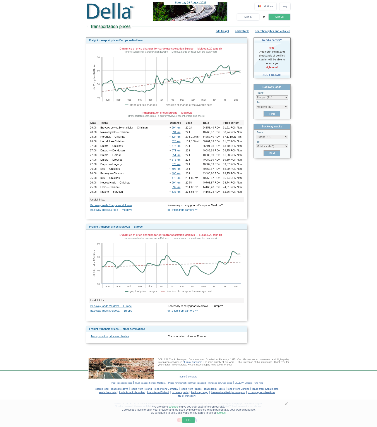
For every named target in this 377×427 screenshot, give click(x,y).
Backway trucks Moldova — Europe (111, 310)
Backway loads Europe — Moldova (111, 205)
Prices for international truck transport (187, 383)
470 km (176, 178)
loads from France (191, 389)
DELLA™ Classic (243, 383)
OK (188, 420)
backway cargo (199, 392)
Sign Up (279, 16)
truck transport (186, 395)
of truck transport (192, 362)
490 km (176, 173)
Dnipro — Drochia (111, 159)
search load (102, 389)
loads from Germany (166, 389)
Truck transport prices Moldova (150, 383)
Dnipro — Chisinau (111, 145)
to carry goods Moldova (261, 392)
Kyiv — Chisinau (110, 168)
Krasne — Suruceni (111, 191)
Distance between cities (220, 383)
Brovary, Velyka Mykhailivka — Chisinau (124, 127)
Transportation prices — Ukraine (110, 336)
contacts (192, 376)
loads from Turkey (214, 389)
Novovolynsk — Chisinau (115, 132)
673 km (176, 164)
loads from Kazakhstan (265, 389)
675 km (176, 159)
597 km (176, 168)
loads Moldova (119, 389)
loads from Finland (158, 392)
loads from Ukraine (238, 389)
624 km (176, 136)
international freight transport (228, 392)
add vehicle (242, 31)
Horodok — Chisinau (112, 136)
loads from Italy (108, 392)
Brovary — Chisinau (112, 173)
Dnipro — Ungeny (111, 164)
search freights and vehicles (272, 31)
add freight (222, 31)
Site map (258, 383)
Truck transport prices (121, 383)
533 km (176, 191)
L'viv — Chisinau (110, 187)
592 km (176, 187)
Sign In (248, 16)
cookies (173, 406)
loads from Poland (141, 389)
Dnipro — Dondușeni (112, 150)
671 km (176, 150)
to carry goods (180, 392)
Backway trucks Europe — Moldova (111, 209)
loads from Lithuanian (132, 392)
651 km (176, 155)
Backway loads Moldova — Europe (111, 306)
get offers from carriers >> (183, 209)
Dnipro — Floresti (110, 155)
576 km (176, 145)
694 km (176, 132)
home (182, 376)
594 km (176, 127)
